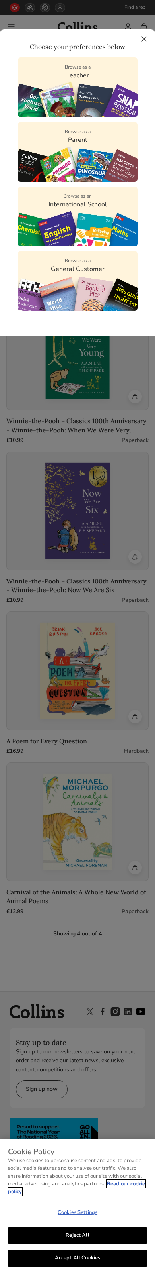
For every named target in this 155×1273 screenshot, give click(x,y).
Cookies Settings (77, 1212)
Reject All (77, 1235)
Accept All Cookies (77, 1257)
